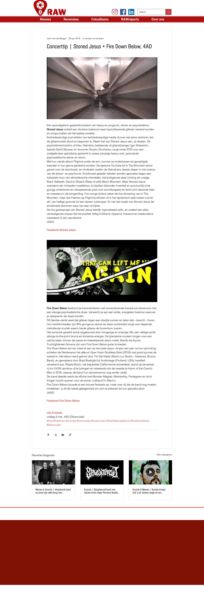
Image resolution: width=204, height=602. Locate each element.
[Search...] (168, 12)
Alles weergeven (164, 454)
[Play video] (102, 88)
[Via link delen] (70, 434)
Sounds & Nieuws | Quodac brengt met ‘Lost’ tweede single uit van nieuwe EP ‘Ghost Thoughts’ (148, 491)
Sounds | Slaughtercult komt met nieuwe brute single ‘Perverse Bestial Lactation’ (101, 491)
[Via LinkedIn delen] (62, 434)
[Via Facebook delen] (48, 434)
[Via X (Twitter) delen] (55, 434)
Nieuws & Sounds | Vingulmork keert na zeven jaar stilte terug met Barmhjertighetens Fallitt (53, 491)
